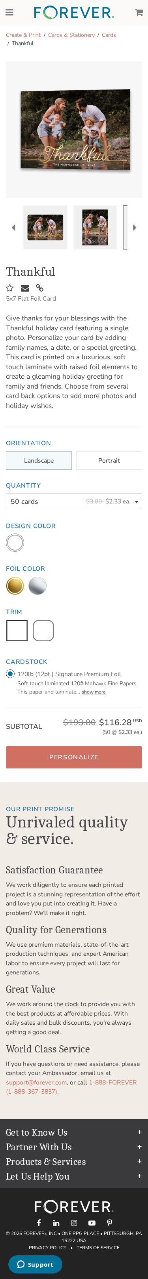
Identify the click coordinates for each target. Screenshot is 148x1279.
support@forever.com (36, 1082)
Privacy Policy (47, 1248)
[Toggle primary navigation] (9, 12)
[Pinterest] (109, 1223)
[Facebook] (38, 1223)
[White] (15, 543)
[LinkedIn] (56, 1223)
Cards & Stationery (71, 35)
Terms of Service (98, 1248)
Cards (109, 35)
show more (94, 692)
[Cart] (139, 12)
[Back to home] (73, 12)
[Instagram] (74, 1223)
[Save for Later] (10, 288)
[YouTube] (92, 1223)
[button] (74, 757)
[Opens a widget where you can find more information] (35, 1265)
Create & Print (23, 35)
